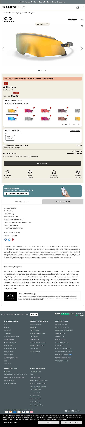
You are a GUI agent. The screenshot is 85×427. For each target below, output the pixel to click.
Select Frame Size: (12, 131)
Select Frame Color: (13, 100)
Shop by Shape (8, 352)
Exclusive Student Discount (38, 342)
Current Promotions (36, 324)
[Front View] (42, 71)
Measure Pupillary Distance (38, 387)
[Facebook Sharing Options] (5, 240)
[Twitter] (69, 411)
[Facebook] (65, 411)
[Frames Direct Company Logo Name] (14, 7)
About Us (7, 371)
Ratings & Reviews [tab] (63, 202)
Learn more (34, 156)
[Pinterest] (72, 411)
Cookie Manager (62, 419)
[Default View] (39, 71)
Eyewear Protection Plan (18, 145)
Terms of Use (24, 419)
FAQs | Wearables (35, 377)
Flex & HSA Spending (36, 405)
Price (77, 151)
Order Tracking (59, 336)
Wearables (7, 364)
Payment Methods (61, 324)
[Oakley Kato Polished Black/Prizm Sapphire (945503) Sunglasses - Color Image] (12, 118)
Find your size (75, 131)
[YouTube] (79, 411)
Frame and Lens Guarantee (63, 349)
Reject (49, 422)
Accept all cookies (71, 422)
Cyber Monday (34, 330)
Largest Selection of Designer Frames (15, 374)
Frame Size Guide (35, 393)
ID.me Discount (34, 339)
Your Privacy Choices (61, 355)
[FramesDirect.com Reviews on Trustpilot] (66, 315)
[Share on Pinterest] (13, 240)
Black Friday (33, 327)
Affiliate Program (35, 352)
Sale (5, 361)
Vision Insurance (60, 339)
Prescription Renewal (61, 361)
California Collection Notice (63, 352)
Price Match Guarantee (37, 345)
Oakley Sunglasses (19, 13)
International (59, 345)
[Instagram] (76, 411)
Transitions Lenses (35, 399)
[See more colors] (78, 124)
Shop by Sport (8, 355)
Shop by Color (8, 345)
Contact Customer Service (63, 358)
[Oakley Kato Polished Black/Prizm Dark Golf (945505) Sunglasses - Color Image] (62, 118)
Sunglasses (9, 13)
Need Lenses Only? (35, 396)
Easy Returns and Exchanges (64, 330)
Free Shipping (34, 336)
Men (5, 324)
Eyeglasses (7, 330)
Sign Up (34, 314)
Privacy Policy (12, 419)
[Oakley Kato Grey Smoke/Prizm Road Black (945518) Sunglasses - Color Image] (62, 111)
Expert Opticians (9, 380)
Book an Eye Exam (35, 402)
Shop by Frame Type (10, 349)
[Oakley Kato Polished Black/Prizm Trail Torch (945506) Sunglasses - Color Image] (45, 111)
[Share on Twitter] (9, 240)
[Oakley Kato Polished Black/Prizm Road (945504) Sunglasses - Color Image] (28, 111)
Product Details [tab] (22, 202)
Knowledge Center (35, 371)
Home (3, 13)
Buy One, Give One (10, 384)
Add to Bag (42, 163)
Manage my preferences (11, 422)
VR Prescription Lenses (11, 358)
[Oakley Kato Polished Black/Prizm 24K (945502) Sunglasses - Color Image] (12, 111)
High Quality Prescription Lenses (14, 377)
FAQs (31, 374)
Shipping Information (61, 342)
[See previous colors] (69, 124)
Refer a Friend (34, 349)
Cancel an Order (60, 333)
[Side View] (46, 71)
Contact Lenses (9, 339)
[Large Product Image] (42, 45)
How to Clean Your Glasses (38, 384)
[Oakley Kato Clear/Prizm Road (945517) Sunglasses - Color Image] (45, 118)
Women (6, 327)
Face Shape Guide (35, 390)
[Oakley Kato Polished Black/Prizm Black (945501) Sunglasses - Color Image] (28, 118)
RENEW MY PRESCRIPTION (17, 194)
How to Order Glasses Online (38, 380)
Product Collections (10, 342)
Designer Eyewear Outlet (37, 333)
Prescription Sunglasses (11, 336)
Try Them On (41, 24)
